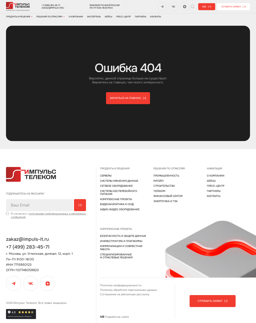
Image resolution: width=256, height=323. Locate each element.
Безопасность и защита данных (123, 236)
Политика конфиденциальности (120, 285)
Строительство (164, 186)
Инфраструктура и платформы (121, 241)
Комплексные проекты (116, 199)
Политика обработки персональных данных (128, 290)
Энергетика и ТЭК (165, 201)
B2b (206, 6)
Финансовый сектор (168, 196)
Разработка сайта (116, 317)
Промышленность (166, 175)
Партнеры (140, 16)
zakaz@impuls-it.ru (53, 8)
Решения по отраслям (49, 16)
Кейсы (108, 16)
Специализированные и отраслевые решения (116, 256)
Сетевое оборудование (116, 186)
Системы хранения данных (119, 181)
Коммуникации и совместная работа (121, 248)
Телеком (159, 191)
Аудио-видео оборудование (119, 209)
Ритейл (158, 181)
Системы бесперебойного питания (118, 193)
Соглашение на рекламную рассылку (124, 294)
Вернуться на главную (128, 98)
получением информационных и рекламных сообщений (48, 215)
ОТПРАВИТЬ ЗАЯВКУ (212, 301)
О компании (76, 16)
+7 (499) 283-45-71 (51, 5)
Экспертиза (94, 16)
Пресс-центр (123, 16)
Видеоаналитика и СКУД (117, 204)
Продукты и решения (18, 16)
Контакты (155, 16)
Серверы (106, 175)
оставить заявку (233, 6)
